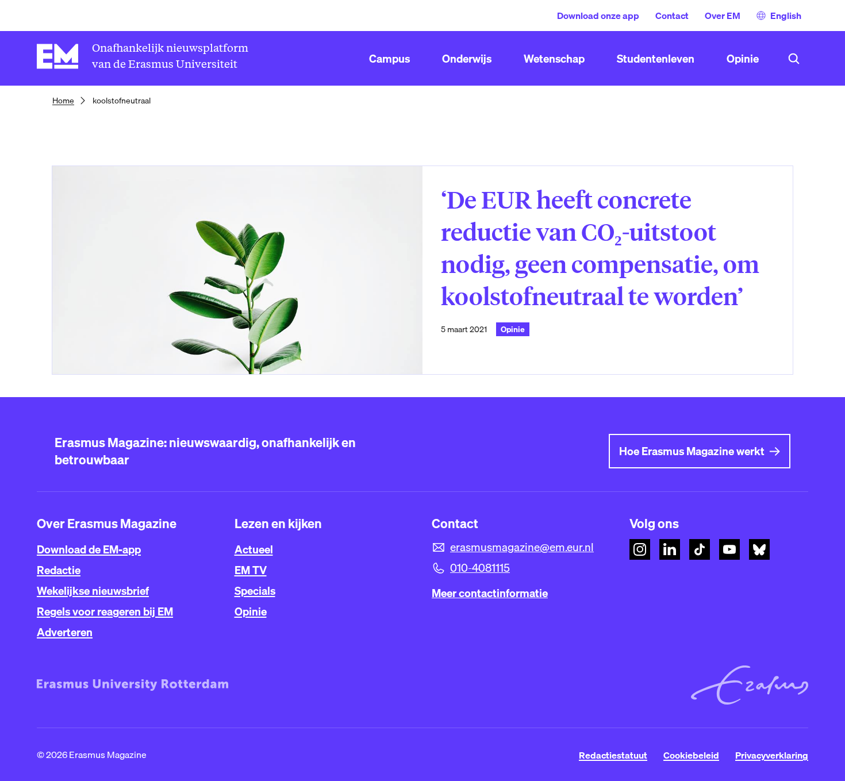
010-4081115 (480, 568)
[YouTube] (729, 549)
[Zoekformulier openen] (793, 58)
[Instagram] (639, 549)
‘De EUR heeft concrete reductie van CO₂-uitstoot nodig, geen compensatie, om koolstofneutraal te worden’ (600, 248)
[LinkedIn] (669, 549)
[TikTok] (699, 549)
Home (63, 100)
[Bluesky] (759, 549)
